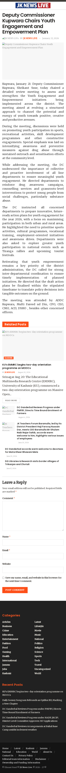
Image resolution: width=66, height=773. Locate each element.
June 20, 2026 (23, 443)
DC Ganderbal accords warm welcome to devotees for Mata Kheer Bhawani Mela (34, 450)
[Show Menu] (3, 5)
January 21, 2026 (50, 38)
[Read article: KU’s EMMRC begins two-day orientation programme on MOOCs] (33, 345)
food (5, 647)
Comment (8, 498)
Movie (38, 630)
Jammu (6, 664)
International (9, 660)
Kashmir (9, 358)
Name (6, 536)
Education (7, 634)
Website (6, 564)
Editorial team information (16, 759)
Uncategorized (42, 669)
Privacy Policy (26, 755)
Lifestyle (39, 626)
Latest (38, 622)
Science (39, 652)
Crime (5, 630)
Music (38, 634)
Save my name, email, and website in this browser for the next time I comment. (33, 579)
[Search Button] (62, 5)
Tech (37, 660)
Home (5, 748)
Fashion (6, 643)
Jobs (4, 669)
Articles (6, 622)
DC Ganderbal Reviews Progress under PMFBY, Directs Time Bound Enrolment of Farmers (39, 410)
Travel (38, 664)
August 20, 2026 (24, 372)
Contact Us (7, 755)
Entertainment (10, 639)
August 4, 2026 (24, 417)
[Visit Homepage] (33, 5)
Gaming (6, 652)
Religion (39, 647)
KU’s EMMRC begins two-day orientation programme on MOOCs (26, 366)
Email (6, 550)
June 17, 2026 (11, 468)
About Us (47, 752)
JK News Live (30, 38)
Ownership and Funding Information (21, 762)
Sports (38, 656)
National (39, 639)
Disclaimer (40, 759)
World (38, 673)
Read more (12, 400)
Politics (38, 643)
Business (7, 626)
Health (5, 656)
